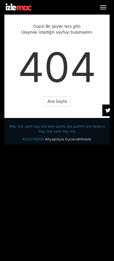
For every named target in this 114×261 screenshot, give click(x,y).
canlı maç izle (35, 126)
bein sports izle (60, 126)
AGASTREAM (33, 139)
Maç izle (16, 126)
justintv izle (82, 126)
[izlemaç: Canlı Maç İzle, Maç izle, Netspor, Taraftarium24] (18, 7)
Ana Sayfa (57, 101)
